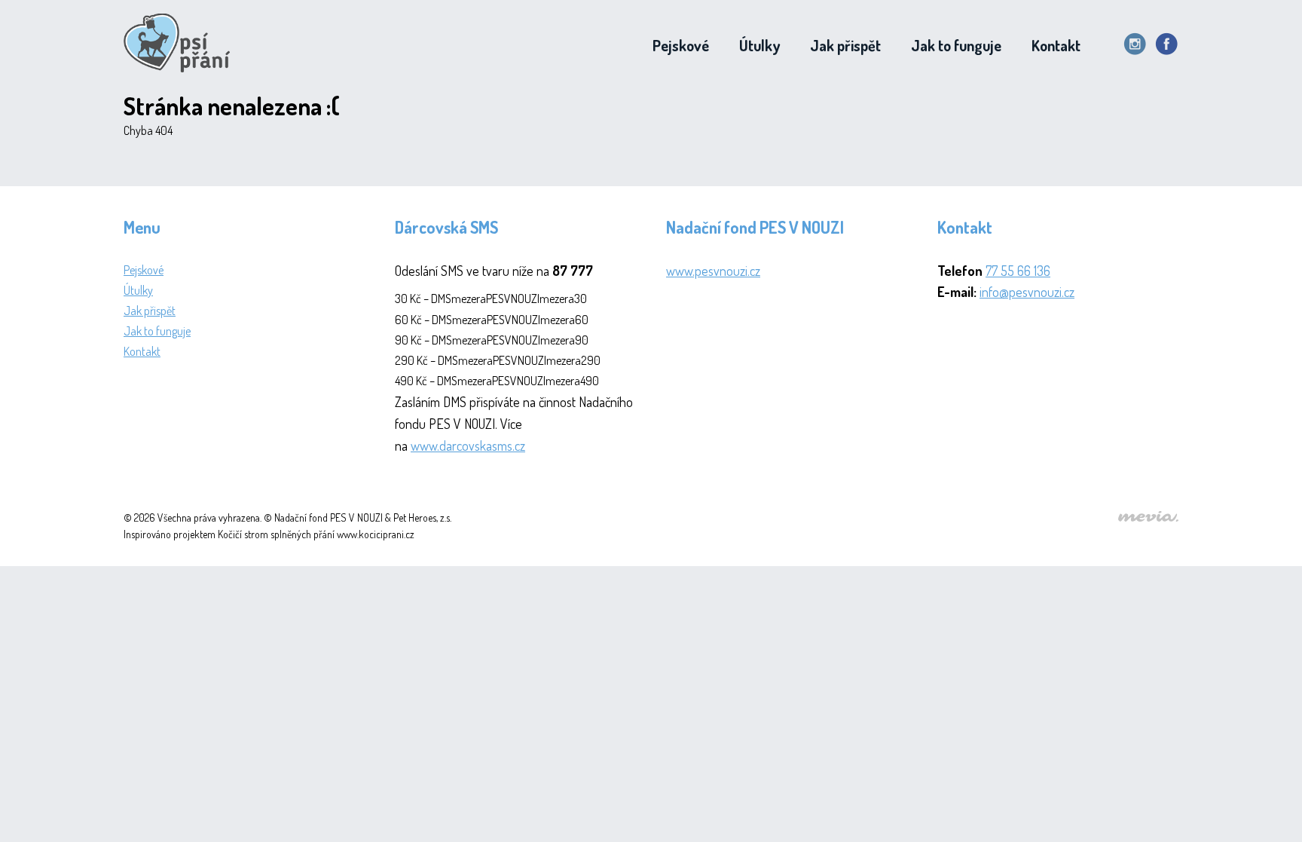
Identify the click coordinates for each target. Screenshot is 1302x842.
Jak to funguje (956, 45)
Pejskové (681, 45)
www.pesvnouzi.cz (713, 270)
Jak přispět (845, 45)
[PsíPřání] (182, 45)
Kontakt (1056, 45)
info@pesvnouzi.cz (1027, 291)
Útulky (759, 45)
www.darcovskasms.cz (468, 445)
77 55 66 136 (1018, 270)
